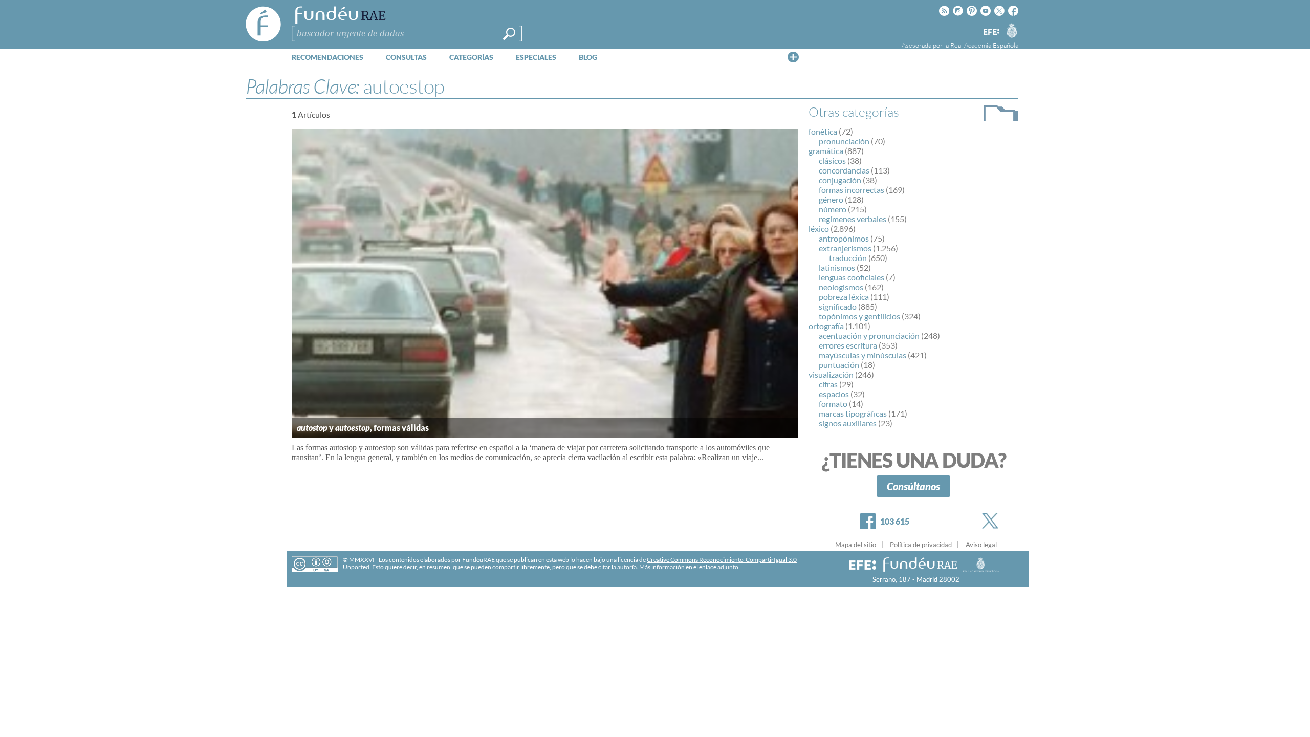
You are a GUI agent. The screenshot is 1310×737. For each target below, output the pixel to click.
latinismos (837, 267)
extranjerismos (845, 248)
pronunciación (844, 141)
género (831, 199)
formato (833, 403)
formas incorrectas (851, 189)
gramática (826, 151)
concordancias (844, 170)
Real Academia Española (984, 45)
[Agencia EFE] (990, 32)
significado (838, 306)
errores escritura (848, 345)
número (832, 209)
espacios (834, 394)
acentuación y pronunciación (869, 335)
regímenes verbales (852, 219)
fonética (823, 131)
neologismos (841, 287)
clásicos (832, 160)
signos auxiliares (848, 423)
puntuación (839, 365)
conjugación (840, 180)
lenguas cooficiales (851, 277)
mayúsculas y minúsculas (862, 355)
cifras (828, 384)
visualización (831, 374)
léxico (819, 228)
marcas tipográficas (853, 413)
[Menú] (793, 56)
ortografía (826, 326)
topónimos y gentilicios (859, 316)
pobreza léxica (844, 296)
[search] (509, 33)
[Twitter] (992, 521)
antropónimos (844, 238)
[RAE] (1011, 30)
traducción (848, 258)
